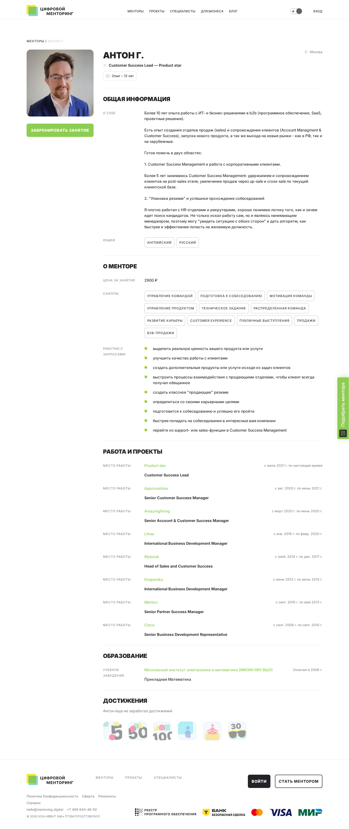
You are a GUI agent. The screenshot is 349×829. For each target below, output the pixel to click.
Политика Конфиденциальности (52, 796)
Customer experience (211, 320)
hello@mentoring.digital (45, 809)
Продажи (306, 320)
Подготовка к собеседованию (231, 296)
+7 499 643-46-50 (82, 809)
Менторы (135, 11)
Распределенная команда (280, 308)
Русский (187, 242)
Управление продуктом (170, 308)
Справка (34, 803)
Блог (233, 11)
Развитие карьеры (165, 320)
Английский (159, 242)
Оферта (88, 796)
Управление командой (170, 296)
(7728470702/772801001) (82, 816)
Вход (317, 11)
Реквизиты (107, 796)
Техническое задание (224, 308)
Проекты (156, 11)
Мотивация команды (291, 296)
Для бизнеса (212, 11)
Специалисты (182, 11)
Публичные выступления (264, 320)
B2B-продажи (160, 333)
